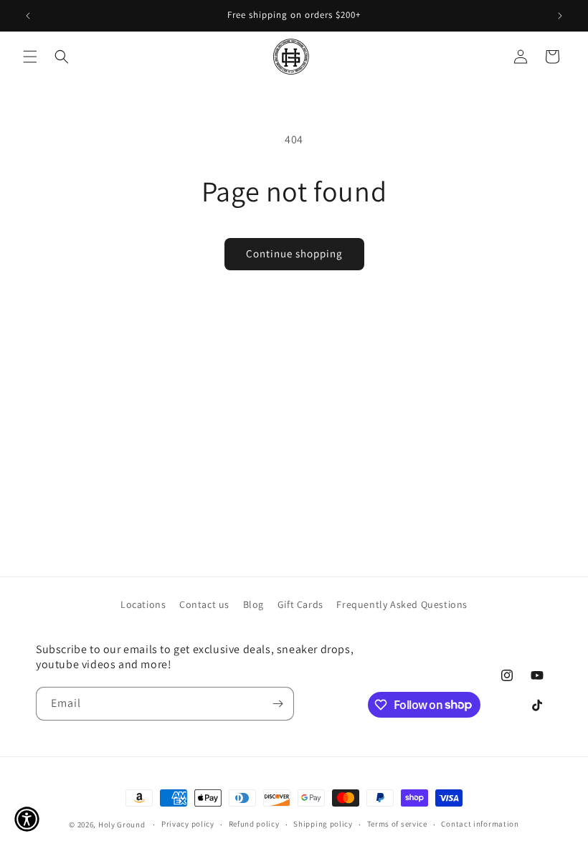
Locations (143, 604)
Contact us (204, 604)
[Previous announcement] (28, 16)
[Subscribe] (277, 704)
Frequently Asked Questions (402, 604)
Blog (253, 604)
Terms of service (397, 824)
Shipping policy (323, 824)
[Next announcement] (560, 16)
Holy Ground (122, 824)
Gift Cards (300, 604)
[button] (30, 56)
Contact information (479, 824)
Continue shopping (294, 253)
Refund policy (254, 824)
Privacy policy (187, 824)
